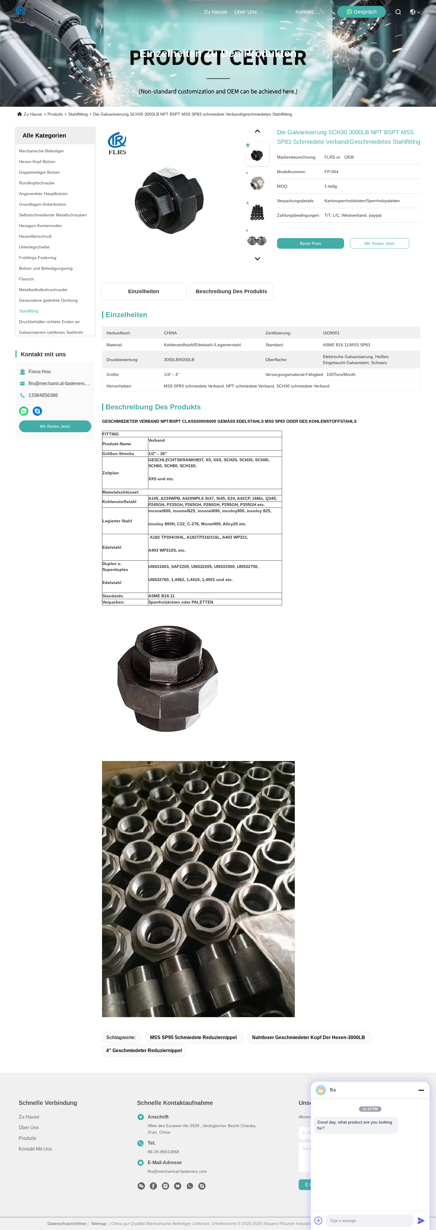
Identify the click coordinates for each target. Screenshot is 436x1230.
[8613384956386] (190, 1187)
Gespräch (365, 12)
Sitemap (98, 1223)
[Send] (421, 1220)
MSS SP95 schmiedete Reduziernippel (193, 1037)
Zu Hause (215, 12)
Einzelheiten (143, 291)
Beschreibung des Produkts (231, 291)
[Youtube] (178, 1187)
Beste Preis (310, 243)
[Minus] (421, 1090)
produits (274, 12)
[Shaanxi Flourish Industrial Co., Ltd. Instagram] (165, 1187)
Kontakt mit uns (35, 1148)
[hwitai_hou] (202, 1187)
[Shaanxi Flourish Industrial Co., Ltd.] (21, 11)
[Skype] (37, 411)
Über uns (245, 12)
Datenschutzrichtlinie (66, 1223)
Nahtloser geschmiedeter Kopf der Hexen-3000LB (308, 1037)
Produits (55, 114)
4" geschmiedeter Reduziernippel (144, 1050)
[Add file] (318, 1220)
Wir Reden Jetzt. (55, 426)
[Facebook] (153, 1187)
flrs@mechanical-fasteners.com (61, 383)
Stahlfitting (78, 114)
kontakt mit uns (309, 12)
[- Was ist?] (23, 411)
